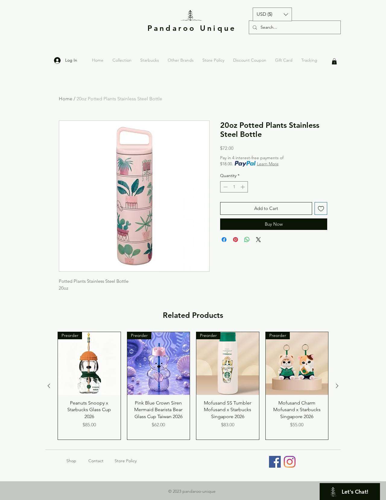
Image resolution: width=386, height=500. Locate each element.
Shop (77, 460)
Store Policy (126, 460)
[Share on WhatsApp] (247, 239)
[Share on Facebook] (224, 239)
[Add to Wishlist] (321, 208)
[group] (193, 385)
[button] (272, 14)
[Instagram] (290, 462)
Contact (95, 460)
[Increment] (243, 187)
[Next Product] (337, 385)
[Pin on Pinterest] (235, 239)
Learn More (268, 163)
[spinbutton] (234, 187)
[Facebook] (275, 462)
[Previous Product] (48, 385)
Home (65, 99)
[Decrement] (225, 187)
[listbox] (272, 14)
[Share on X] (258, 239)
